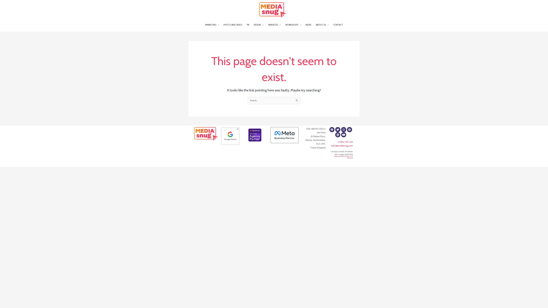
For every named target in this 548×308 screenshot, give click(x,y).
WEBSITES (273, 24)
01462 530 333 (345, 142)
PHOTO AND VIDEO (232, 24)
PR (248, 24)
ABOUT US (321, 24)
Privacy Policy (339, 156)
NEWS (308, 24)
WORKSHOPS (291, 24)
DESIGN (257, 24)
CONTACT (338, 24)
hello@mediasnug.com (342, 145)
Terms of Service (349, 157)
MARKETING (210, 24)
